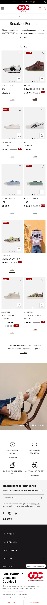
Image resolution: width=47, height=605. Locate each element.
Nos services (9, 558)
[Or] (12, 332)
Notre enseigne (10, 550)
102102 (5, 145)
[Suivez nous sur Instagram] (9, 513)
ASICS (26, 142)
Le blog (7, 518)
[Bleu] (12, 212)
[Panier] (44, 8)
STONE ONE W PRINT (12, 259)
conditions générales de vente (29, 506)
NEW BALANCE (7, 86)
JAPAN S (28, 145)
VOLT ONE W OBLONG (8, 317)
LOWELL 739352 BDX (34, 89)
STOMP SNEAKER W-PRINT (34, 317)
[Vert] (35, 212)
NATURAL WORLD (8, 142)
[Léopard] (12, 269)
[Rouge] (35, 99)
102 (3, 202)
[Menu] (2, 8)
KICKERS (27, 86)
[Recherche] (40, 8)
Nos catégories (10, 542)
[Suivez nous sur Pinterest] (16, 513)
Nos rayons (8, 534)
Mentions (7, 566)
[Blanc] (12, 99)
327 (3, 89)
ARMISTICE (6, 256)
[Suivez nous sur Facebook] (4, 513)
